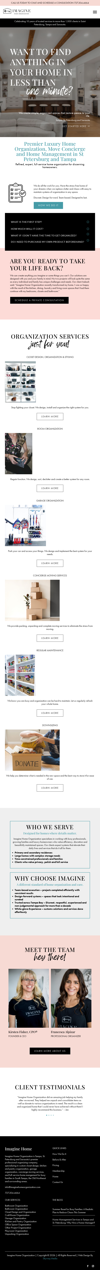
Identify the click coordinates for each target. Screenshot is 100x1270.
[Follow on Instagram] (93, 1266)
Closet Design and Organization (20, 1212)
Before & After (59, 1159)
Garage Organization (15, 1218)
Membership (58, 1170)
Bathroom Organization (16, 1205)
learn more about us (50, 1051)
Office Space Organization (18, 1224)
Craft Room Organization (17, 1215)
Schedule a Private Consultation (39, 300)
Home (55, 1176)
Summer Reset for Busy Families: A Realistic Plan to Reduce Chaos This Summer (72, 1211)
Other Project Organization (18, 1227)
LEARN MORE (50, 416)
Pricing (55, 1165)
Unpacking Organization (17, 1234)
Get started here (74, 126)
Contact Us (57, 1182)
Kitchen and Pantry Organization (21, 1221)
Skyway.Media (50, 1258)
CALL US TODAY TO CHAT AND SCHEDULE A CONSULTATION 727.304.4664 (50, 2)
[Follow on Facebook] (88, 1266)
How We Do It (48, 205)
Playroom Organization (16, 1230)
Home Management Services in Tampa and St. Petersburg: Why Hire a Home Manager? (73, 1221)
